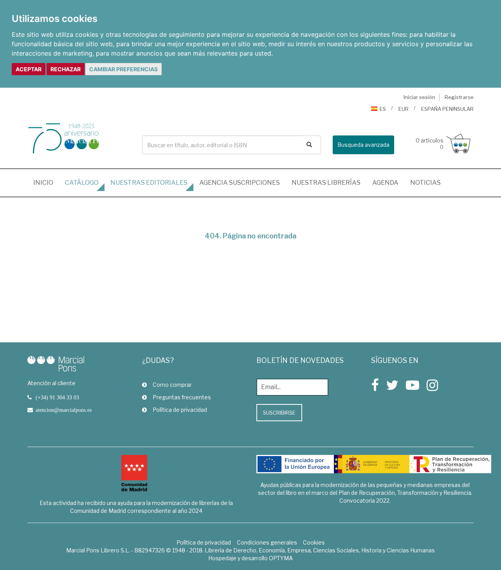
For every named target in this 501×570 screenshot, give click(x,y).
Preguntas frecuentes (182, 397)
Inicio (46, 182)
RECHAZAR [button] (65, 69)
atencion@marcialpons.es (64, 410)
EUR (403, 109)
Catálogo (82, 182)
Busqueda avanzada (363, 144)
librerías (326, 182)
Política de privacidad (180, 409)
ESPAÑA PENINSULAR (447, 109)
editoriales (148, 182)
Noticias (425, 182)
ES (383, 109)
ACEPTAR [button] (28, 69)
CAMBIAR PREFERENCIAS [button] (123, 69)
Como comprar (172, 384)
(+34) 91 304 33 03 (57, 397)
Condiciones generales (267, 542)
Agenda (385, 182)
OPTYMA (281, 558)
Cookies (314, 542)
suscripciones (239, 182)
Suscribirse (279, 412)
